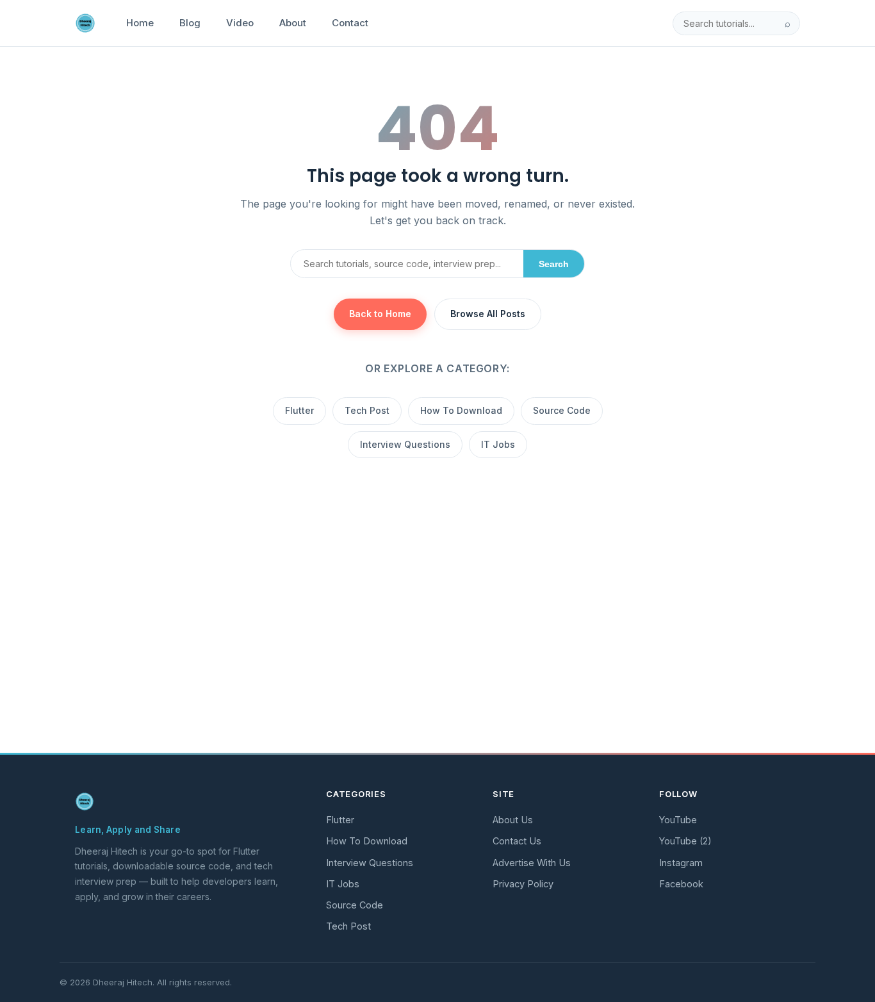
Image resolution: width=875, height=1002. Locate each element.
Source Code (562, 410)
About (292, 23)
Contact (350, 23)
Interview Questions (405, 444)
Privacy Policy (523, 883)
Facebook (681, 883)
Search (554, 264)
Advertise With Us (532, 862)
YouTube (678, 819)
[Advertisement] (437, 647)
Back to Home (380, 313)
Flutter (299, 410)
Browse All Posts (487, 313)
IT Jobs (498, 444)
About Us (513, 819)
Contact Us (517, 840)
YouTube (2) (685, 840)
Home (140, 23)
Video (240, 23)
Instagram (681, 862)
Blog (189, 23)
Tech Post (367, 410)
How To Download (461, 410)
